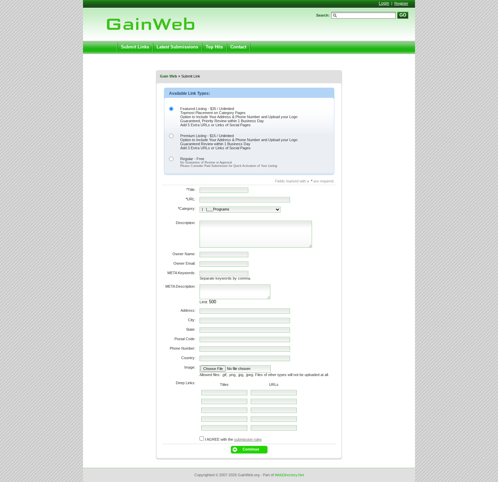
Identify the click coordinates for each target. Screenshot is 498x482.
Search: (323, 15)
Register (401, 3)
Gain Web (168, 76)
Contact (238, 46)
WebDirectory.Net (289, 475)
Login (384, 3)
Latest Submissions (177, 46)
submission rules (248, 439)
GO (402, 15)
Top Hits (214, 46)
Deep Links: (185, 383)
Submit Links (135, 46)
